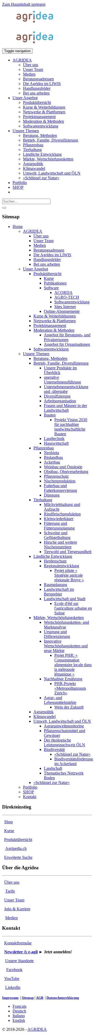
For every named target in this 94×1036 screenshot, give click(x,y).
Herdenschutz (55, 561)
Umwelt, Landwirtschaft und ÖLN (62, 721)
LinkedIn (12, 987)
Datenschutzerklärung (62, 998)
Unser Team (43, 240)
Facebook (14, 969)
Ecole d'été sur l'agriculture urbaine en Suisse (73, 608)
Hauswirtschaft (56, 443)
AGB (39, 998)
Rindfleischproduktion (62, 514)
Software (51, 288)
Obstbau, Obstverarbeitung (66, 471)
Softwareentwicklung (72, 302)
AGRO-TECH (66, 297)
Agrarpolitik (43, 712)
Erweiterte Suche (18, 857)
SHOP (28, 792)
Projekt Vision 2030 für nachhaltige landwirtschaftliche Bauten (70, 426)
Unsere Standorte (19, 961)
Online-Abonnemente (62, 311)
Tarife (10, 891)
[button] (22, 60)
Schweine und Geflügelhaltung (57, 535)
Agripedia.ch (16, 848)
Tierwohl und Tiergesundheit (67, 551)
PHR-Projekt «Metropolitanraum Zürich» (70, 688)
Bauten (50, 415)
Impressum (10, 998)
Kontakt (29, 796)
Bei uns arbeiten (46, 264)
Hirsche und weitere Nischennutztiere (60, 544)
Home (18, 226)
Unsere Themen (36, 354)
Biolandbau (53, 457)
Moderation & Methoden (53, 330)
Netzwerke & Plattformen (54, 321)
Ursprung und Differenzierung (57, 634)
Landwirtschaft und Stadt (64, 599)
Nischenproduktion (59, 481)
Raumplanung (55, 584)
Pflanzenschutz (56, 476)
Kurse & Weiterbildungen (54, 316)
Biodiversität (54, 749)
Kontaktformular (18, 943)
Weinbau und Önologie (63, 467)
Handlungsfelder (47, 259)
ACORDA (63, 292)
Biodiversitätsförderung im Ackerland (73, 761)
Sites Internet (65, 306)
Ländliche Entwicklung (52, 556)
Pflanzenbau (43, 448)
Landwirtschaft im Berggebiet (59, 591)
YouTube (11, 978)
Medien (39, 245)
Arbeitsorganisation (60, 401)
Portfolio (30, 787)
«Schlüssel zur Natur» (72, 754)
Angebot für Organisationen (67, 344)
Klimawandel (44, 716)
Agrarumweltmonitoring (64, 726)
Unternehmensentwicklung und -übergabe (66, 389)
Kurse (49, 278)
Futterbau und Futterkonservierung (60, 488)
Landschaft (53, 768)
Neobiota (51, 452)
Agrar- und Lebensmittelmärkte (60, 700)
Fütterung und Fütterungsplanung (59, 525)
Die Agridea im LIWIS (52, 255)
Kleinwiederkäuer (58, 518)
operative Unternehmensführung (62, 379)
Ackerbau (52, 462)
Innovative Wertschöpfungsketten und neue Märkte (66, 646)
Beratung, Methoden (50, 358)
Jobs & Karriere (17, 909)
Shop (8, 822)
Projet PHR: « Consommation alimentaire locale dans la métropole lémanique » (73, 664)
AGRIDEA (32, 231)
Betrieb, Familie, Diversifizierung (61, 363)
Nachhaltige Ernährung (63, 679)
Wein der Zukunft (69, 707)
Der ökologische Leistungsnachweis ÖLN (64, 742)
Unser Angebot (35, 269)
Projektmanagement (49, 325)
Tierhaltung (42, 500)
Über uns (41, 236)
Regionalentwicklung (61, 566)
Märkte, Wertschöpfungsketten (58, 617)
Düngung (52, 495)
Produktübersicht (47, 273)
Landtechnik (54, 438)
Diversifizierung (57, 396)
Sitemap (28, 998)
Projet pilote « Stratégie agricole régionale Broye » (69, 575)
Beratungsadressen (48, 250)
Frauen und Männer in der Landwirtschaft (65, 408)
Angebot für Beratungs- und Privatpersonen (67, 337)
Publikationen (55, 283)
